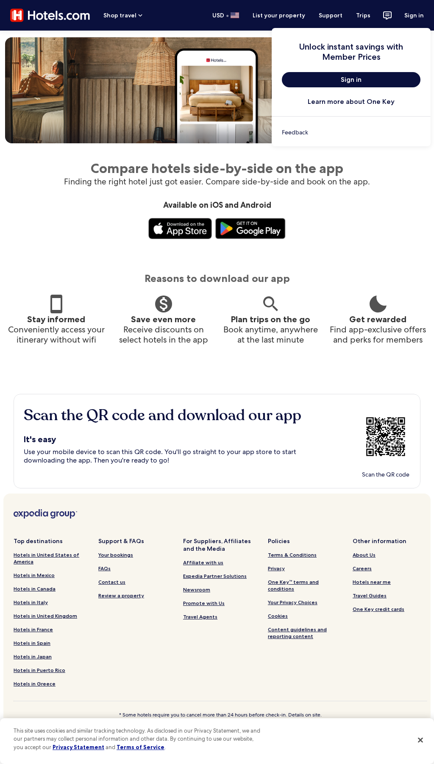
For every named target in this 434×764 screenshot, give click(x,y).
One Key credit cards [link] (378, 609)
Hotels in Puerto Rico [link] (39, 670)
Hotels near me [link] (372, 582)
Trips (363, 15)
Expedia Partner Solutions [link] (215, 576)
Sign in (414, 15)
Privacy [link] (276, 568)
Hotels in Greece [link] (35, 683)
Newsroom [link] (196, 589)
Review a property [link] (121, 595)
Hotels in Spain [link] (32, 643)
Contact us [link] (111, 582)
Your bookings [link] (115, 555)
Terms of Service (140, 747)
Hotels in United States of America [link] (46, 558)
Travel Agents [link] (200, 616)
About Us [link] (364, 555)
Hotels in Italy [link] (31, 602)
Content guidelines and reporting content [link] (297, 632)
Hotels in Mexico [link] (34, 575)
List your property (279, 15)
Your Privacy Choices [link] (292, 602)
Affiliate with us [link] (203, 562)
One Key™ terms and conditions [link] (293, 585)
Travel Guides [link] (370, 595)
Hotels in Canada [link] (35, 589)
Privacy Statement (78, 747)
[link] (351, 132)
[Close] (420, 740)
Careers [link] (362, 568)
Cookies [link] (278, 616)
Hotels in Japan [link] (33, 656)
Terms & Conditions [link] (292, 555)
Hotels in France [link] (33, 629)
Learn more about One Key (351, 102)
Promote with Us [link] (204, 603)
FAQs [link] (104, 568)
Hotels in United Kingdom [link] (45, 616)
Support (330, 15)
